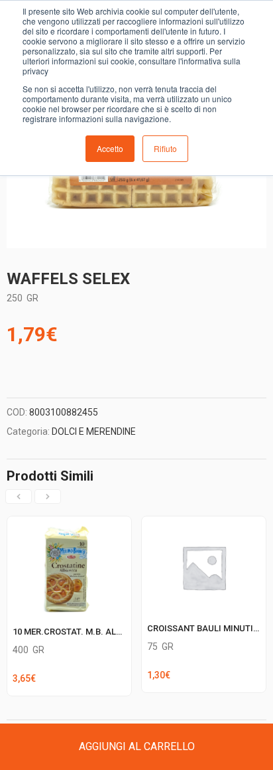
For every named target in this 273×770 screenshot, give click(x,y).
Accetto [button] (110, 148)
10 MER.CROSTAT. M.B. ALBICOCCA (83, 632)
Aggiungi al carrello (137, 746)
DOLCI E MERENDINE (94, 431)
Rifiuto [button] (165, 148)
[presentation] (18, 496)
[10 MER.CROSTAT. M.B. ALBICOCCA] (69, 524)
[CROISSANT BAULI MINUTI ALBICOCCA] (203, 524)
